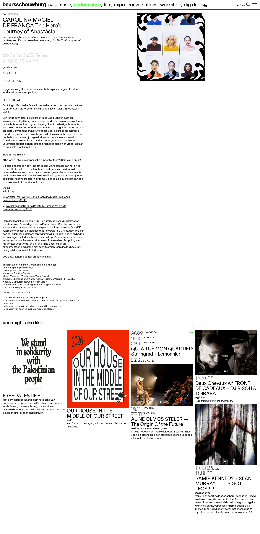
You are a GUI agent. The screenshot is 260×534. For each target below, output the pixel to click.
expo (119, 4)
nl (238, 5)
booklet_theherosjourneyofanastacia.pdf (27, 256)
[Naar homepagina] (25, 4)
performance (87, 4)
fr (240, 5)
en (243, 5)
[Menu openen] (254, 5)
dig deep (196, 4)
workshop (170, 4)
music (64, 4)
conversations (142, 4)
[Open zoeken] (248, 4)
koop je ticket (14, 80)
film (107, 4)
